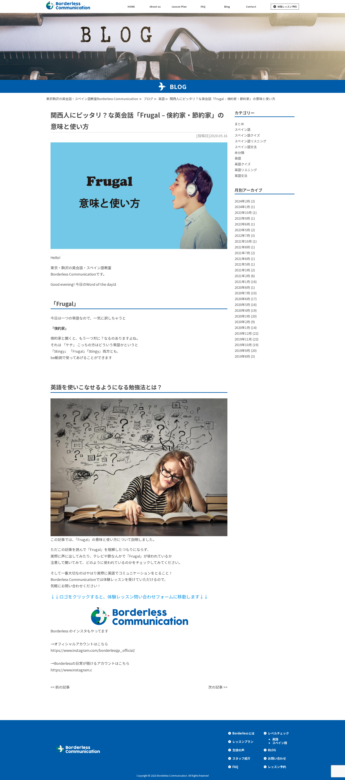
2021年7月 (242, 252)
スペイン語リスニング (250, 141)
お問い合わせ (277, 758)
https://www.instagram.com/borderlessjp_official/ (93, 650)
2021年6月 (242, 258)
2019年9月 (242, 350)
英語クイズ (243, 164)
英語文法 (241, 175)
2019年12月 (243, 333)
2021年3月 (242, 270)
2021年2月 (242, 275)
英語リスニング (246, 169)
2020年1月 (242, 327)
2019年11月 (243, 339)
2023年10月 (243, 212)
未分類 (239, 152)
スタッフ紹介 (241, 758)
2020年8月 (242, 287)
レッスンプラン (242, 741)
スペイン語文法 (246, 146)
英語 (238, 158)
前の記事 (62, 687)
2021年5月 (242, 264)
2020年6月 (242, 298)
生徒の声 (238, 750)
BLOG (272, 750)
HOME (131, 6)
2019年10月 (243, 344)
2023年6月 (242, 224)
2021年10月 (243, 241)
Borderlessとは (243, 733)
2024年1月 (242, 206)
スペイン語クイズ (247, 135)
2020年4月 (242, 310)
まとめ (239, 123)
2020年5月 (242, 304)
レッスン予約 (277, 767)
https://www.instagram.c (71, 669)
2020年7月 (242, 293)
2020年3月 (242, 316)
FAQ (235, 767)
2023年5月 (242, 229)
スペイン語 (242, 129)
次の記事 (215, 687)
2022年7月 (242, 235)
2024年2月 (242, 201)
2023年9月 (242, 218)
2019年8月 (242, 356)
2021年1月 (242, 281)
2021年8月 (242, 247)
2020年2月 (242, 321)
